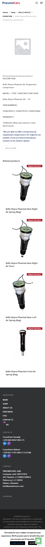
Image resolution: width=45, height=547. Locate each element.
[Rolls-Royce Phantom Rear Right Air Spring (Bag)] (22, 185)
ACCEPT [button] (33, 543)
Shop (13, 12)
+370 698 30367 (10, 440)
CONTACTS (8, 420)
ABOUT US (7, 408)
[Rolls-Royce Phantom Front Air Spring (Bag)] (22, 347)
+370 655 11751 (10, 452)
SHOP (5, 404)
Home (5, 12)
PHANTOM (7, 16)
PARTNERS (8, 412)
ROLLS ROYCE (24, 12)
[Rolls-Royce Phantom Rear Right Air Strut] (22, 239)
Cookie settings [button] (17, 543)
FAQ (5, 416)
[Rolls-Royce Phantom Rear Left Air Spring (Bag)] (22, 293)
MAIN (5, 400)
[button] (41, 3)
